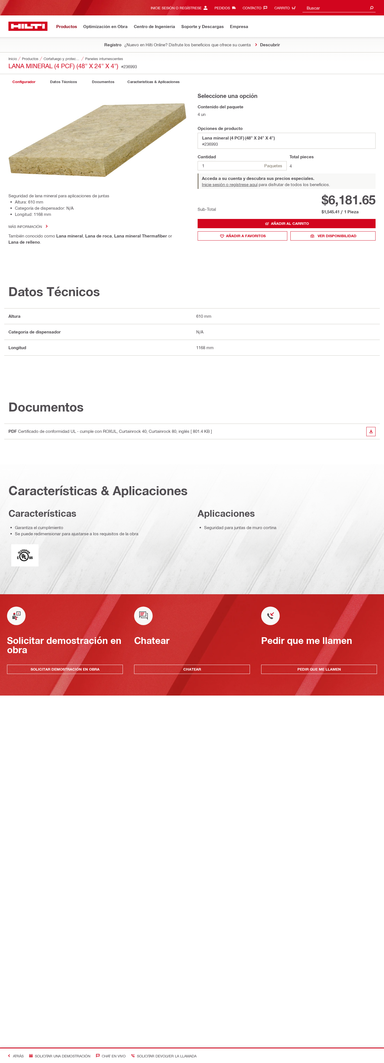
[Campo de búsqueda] (371, 7)
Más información (25, 226)
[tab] (24, 82)
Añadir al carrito (290, 223)
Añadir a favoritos (246, 236)
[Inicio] (28, 26)
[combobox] (339, 7)
